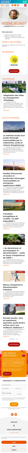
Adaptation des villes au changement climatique (13, 97)
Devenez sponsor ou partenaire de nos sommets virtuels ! (6, 1)
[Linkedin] (12, 5)
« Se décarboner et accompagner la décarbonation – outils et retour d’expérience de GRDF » (14, 253)
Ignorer (14, 446)
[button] (25, 5)
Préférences (14, 450)
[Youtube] (18, 5)
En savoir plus (6, 110)
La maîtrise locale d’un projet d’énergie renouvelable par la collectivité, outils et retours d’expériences (14, 140)
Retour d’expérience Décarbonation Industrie (13, 287)
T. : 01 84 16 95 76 (14, 432)
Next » (17, 339)
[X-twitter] (15, 5)
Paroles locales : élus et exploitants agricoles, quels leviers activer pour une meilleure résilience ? (14, 323)
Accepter (14, 442)
